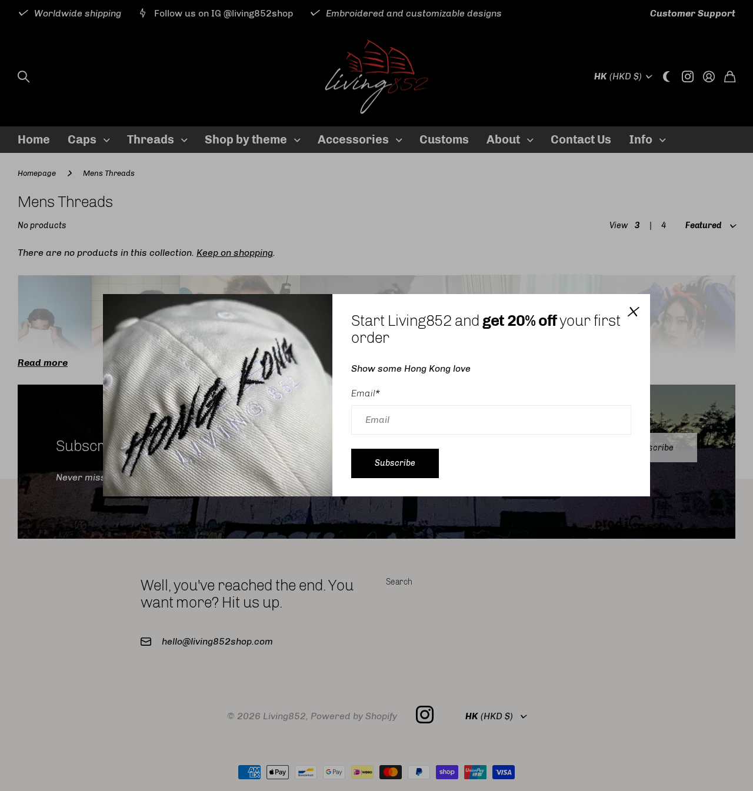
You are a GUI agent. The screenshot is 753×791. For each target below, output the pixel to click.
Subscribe (395, 463)
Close (632, 311)
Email (365, 393)
